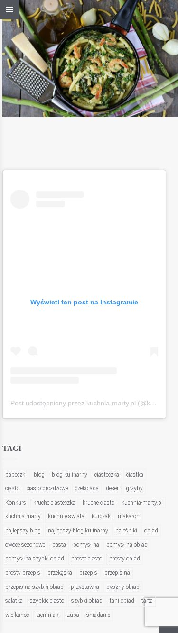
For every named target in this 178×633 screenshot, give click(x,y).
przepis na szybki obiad (34, 587)
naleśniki (126, 530)
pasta (59, 544)
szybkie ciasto (47, 600)
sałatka (14, 600)
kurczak (101, 516)
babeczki (16, 474)
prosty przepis (22, 572)
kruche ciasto (98, 502)
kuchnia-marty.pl (142, 502)
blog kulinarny (69, 474)
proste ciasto (86, 558)
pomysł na (86, 544)
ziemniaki (48, 615)
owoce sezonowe (25, 544)
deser (112, 488)
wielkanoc (17, 615)
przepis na (117, 572)
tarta (147, 600)
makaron (129, 516)
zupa (73, 615)
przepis (88, 572)
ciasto (12, 488)
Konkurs (15, 502)
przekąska (59, 572)
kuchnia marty (23, 516)
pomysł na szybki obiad (34, 558)
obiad (151, 530)
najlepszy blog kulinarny (78, 530)
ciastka (134, 474)
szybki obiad (87, 600)
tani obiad (122, 600)
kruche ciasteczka (54, 502)
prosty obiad (124, 558)
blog (39, 474)
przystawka (85, 587)
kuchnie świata (66, 516)
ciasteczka (106, 474)
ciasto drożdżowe (47, 488)
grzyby (134, 488)
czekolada (87, 488)
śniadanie (98, 615)
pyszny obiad (123, 587)
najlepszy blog (23, 530)
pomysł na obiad (127, 544)
